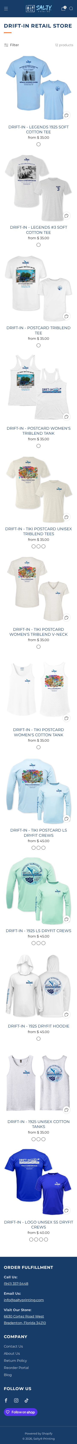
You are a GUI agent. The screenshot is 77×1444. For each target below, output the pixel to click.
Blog (8, 1375)
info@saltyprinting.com (24, 1300)
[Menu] (6, 8)
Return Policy (15, 1361)
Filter (14, 45)
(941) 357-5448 (16, 1284)
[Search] (71, 8)
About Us (12, 1353)
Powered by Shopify (38, 1433)
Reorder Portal (16, 1368)
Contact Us (13, 1346)
